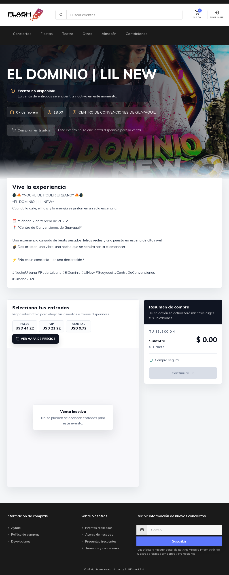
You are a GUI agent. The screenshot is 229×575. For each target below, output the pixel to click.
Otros (87, 33)
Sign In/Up (216, 17)
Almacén (109, 33)
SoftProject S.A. (135, 569)
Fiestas (46, 33)
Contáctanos (136, 33)
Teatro (67, 33)
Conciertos (22, 33)
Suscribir (179, 541)
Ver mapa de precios (38, 338)
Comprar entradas (33, 130)
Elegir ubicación (198, 232)
